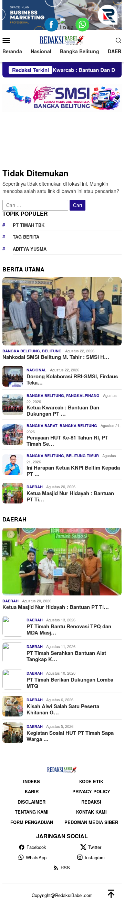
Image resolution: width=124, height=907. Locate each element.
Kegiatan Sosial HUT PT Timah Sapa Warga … (70, 736)
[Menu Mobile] (7, 40)
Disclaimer (31, 801)
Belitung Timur (82, 455)
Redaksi (91, 801)
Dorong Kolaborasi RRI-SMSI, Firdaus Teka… (72, 379)
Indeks (31, 781)
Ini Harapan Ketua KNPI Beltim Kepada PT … (73, 470)
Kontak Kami (91, 811)
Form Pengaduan (31, 822)
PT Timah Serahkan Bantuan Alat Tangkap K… (66, 656)
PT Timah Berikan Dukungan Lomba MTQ (70, 682)
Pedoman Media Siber (91, 822)
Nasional (36, 369)
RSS (65, 867)
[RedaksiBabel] (61, 39)
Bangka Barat (42, 425)
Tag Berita (26, 236)
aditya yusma (29, 249)
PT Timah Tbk (28, 225)
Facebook (36, 847)
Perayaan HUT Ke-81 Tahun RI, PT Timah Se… (67, 440)
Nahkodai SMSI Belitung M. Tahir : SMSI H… (55, 357)
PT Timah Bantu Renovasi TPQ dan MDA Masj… (69, 629)
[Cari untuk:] (36, 204)
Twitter (94, 847)
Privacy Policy (91, 791)
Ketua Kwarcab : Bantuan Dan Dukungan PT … (63, 410)
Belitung (52, 350)
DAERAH (35, 486)
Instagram (95, 857)
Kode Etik (91, 781)
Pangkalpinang (83, 395)
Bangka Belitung (21, 350)
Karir (32, 791)
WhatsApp (36, 857)
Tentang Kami (32, 811)
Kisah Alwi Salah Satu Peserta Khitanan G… (63, 709)
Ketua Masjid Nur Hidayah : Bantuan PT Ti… (70, 496)
